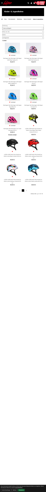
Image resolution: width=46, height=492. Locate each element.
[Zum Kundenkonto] (31, 3)
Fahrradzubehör (11, 19)
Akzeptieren (21, 490)
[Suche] (28, 3)
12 (37, 193)
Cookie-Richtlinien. (19, 487)
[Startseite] (2, 19)
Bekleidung (19, 19)
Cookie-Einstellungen (6, 490)
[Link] (2, 3)
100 (42, 193)
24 (38, 193)
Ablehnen (14, 490)
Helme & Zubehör (27, 19)
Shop (5, 19)
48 (40, 193)
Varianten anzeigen (12, 134)
